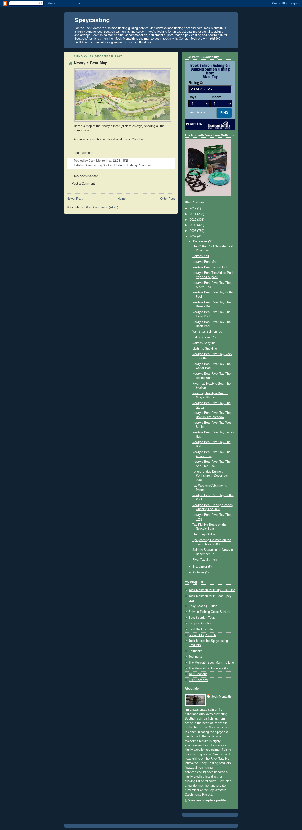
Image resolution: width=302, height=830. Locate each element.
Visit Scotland (198, 680)
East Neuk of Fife (201, 629)
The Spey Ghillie (203, 534)
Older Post (167, 198)
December (200, 241)
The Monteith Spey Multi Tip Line (211, 662)
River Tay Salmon (204, 559)
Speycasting (92, 20)
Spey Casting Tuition (203, 606)
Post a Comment (83, 183)
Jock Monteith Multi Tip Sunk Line (212, 590)
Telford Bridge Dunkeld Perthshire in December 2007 (210, 476)
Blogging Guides (200, 623)
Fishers (215, 97)
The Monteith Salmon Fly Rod (209, 668)
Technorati (196, 656)
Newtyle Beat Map (90, 63)
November (200, 566)
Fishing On (196, 82)
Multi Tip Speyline (204, 348)
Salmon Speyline (203, 343)
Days (192, 97)
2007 (193, 236)
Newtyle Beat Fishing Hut (209, 267)
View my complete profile (207, 800)
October (199, 572)
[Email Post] (125, 160)
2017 (193, 208)
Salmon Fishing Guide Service (209, 612)
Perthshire (195, 651)
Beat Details (196, 112)
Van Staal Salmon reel (207, 331)
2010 (193, 219)
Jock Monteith (221, 696)
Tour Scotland (198, 674)
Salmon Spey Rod (204, 337)
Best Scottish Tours (202, 617)
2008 (193, 231)
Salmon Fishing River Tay (133, 165)
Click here (138, 139)
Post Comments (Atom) (102, 207)
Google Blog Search (202, 635)
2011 (193, 214)
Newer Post (75, 198)
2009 (193, 225)
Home (121, 198)
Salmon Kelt (200, 256)
